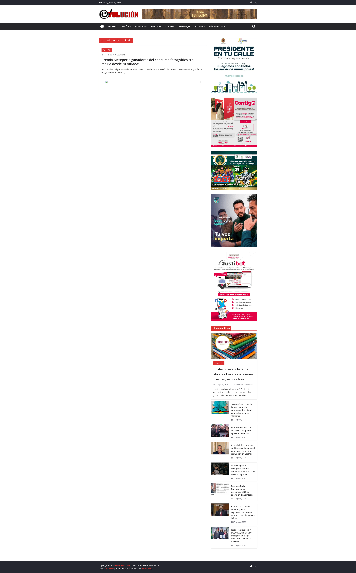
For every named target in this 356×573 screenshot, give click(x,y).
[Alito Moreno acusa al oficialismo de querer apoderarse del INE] (220, 432)
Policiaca (200, 26)
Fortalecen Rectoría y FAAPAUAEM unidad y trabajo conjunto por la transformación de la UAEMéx (242, 536)
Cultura (169, 26)
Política (126, 26)
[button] (224, 26)
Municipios (141, 26)
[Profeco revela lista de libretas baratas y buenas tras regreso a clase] (234, 346)
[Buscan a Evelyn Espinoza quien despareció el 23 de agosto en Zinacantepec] (220, 492)
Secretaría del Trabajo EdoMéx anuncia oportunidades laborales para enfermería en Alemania (242, 410)
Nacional (113, 26)
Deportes (156, 26)
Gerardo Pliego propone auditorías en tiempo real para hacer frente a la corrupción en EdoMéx (243, 449)
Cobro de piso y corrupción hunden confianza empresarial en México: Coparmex (243, 470)
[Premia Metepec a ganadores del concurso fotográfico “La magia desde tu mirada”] (153, 111)
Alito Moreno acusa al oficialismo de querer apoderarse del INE (241, 430)
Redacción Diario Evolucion (242, 384)
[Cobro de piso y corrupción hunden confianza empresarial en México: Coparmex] (220, 472)
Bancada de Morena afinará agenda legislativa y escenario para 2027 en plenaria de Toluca (243, 512)
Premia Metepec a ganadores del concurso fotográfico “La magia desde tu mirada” (148, 61)
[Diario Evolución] (102, 26)
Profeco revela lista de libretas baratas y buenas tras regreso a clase (233, 374)
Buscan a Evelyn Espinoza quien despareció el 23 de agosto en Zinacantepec (242, 490)
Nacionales (218, 363)
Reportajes (184, 26)
